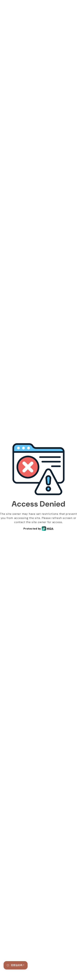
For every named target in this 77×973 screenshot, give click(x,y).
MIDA (50, 528)
